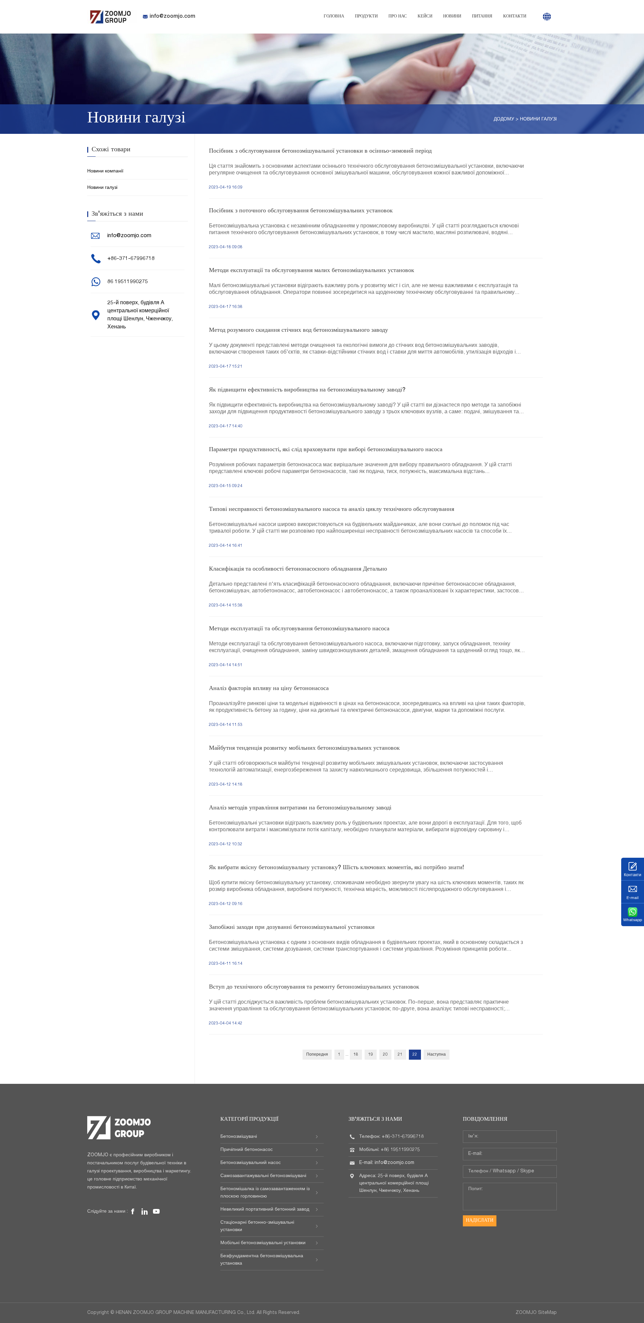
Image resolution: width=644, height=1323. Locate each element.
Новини (452, 16)
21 (400, 1055)
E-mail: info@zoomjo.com (386, 1163)
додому (504, 119)
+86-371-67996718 (131, 259)
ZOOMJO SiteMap (536, 1313)
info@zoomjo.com (172, 16)
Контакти (514, 16)
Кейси (425, 16)
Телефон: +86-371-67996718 (391, 1136)
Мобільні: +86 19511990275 (389, 1150)
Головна (334, 16)
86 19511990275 (127, 282)
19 (370, 1055)
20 (385, 1055)
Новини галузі (538, 119)
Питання (482, 16)
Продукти (366, 16)
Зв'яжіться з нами (375, 1119)
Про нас (397, 16)
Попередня (317, 1055)
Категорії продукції (249, 1119)
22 (415, 1055)
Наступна (436, 1055)
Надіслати (479, 1220)
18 (356, 1055)
